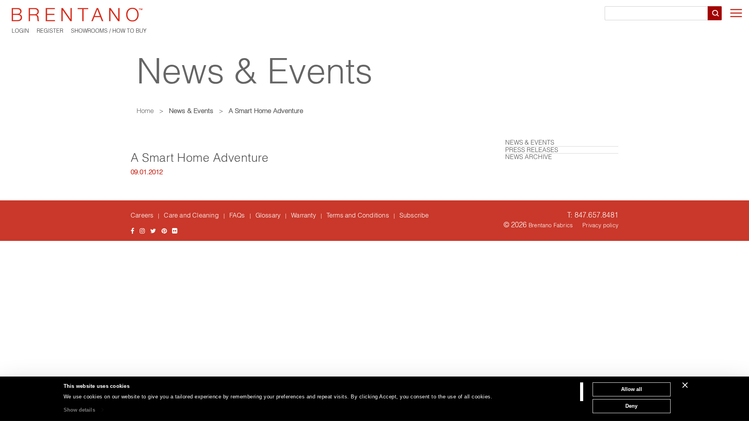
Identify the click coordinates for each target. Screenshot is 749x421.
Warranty (303, 215)
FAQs (237, 215)
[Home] (374, 14)
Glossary (268, 215)
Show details (79, 410)
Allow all (631, 389)
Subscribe (414, 215)
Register (50, 30)
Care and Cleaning (191, 215)
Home (145, 110)
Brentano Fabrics (551, 225)
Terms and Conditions (358, 215)
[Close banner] (685, 385)
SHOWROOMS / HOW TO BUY (109, 30)
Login (20, 30)
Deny (631, 406)
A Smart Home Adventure (199, 157)
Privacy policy (600, 225)
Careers (142, 215)
